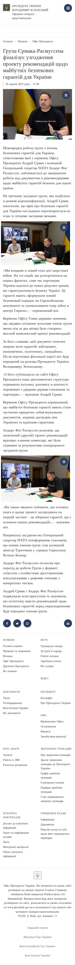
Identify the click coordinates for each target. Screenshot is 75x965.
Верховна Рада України (38, 937)
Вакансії (46, 731)
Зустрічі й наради (51, 651)
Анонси (7, 755)
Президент (48, 691)
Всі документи (12, 713)
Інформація (47, 819)
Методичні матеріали (16, 847)
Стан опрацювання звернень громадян (52, 799)
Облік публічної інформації (13, 854)
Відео (45, 678)
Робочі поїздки (50, 656)
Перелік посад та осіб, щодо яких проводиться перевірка (55, 833)
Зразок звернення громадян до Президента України (55, 764)
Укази (6, 698)
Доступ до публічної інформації (15, 825)
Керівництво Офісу (52, 721)
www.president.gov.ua (19, 907)
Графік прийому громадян (50, 775)
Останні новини (13, 646)
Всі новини (10, 671)
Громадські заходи (52, 646)
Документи (11, 691)
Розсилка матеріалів (15, 765)
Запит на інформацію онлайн (16, 835)
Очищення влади (53, 813)
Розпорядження (12, 703)
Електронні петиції (52, 782)
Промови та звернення (16, 651)
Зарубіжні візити (51, 661)
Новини (22, 41)
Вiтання (7, 656)
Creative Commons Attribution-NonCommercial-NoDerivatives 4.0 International (37, 894)
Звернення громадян (56, 748)
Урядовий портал (37, 928)
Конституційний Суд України (37, 946)
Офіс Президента (42, 41)
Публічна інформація (11, 815)
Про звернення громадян (56, 755)
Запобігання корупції (53, 736)
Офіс (44, 715)
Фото (44, 639)
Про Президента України (56, 703)
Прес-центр (11, 748)
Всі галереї (47, 666)
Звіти (6, 842)
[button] (17, 623)
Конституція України (15, 708)
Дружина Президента (16, 666)
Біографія (46, 698)
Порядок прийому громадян (51, 790)
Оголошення (48, 726)
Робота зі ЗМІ (11, 760)
